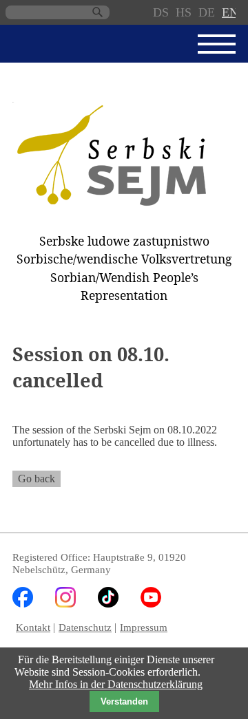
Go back (36, 478)
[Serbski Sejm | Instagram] (65, 604)
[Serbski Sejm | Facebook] (22, 604)
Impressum (143, 627)
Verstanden (124, 701)
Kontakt (33, 627)
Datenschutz (85, 627)
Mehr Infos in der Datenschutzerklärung (116, 684)
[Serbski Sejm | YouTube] (151, 604)
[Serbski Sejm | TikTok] (108, 604)
